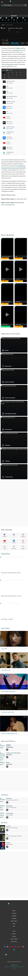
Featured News (5, 554)
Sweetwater (17, 301)
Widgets (23, 548)
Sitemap (14, 936)
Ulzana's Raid (18, 324)
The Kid (3, 279)
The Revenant (5, 324)
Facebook (4, 536)
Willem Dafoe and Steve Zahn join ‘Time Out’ (11, 595)
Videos (14, 923)
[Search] (25, 5)
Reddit (23, 542)
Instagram (23, 536)
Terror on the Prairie (6, 301)
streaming (15, 50)
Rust (16, 256)
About (14, 931)
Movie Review (9, 754)
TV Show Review (9, 747)
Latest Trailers (5, 628)
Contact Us (14, 933)
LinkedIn (13, 542)
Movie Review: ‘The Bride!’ (7, 619)
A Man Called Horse (6, 256)
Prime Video (10, 64)
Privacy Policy (14, 941)
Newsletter (14, 548)
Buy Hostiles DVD (9, 204)
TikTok (4, 548)
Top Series (4, 822)
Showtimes (14, 918)
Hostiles (3, 24)
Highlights (14, 15)
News (14, 926)
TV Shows (14, 913)
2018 (9, 30)
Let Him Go (17, 279)
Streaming (14, 915)
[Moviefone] (14, 2)
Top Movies (4, 795)
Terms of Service (14, 939)
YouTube (4, 542)
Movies (14, 910)
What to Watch (14, 921)
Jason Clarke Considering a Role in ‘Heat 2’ (11, 572)
